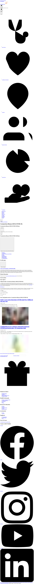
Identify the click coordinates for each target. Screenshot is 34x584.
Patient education (4, 256)
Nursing (3, 402)
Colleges (3, 406)
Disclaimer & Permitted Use (9, 582)
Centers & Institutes (4, 407)
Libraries (3, 408)
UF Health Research (4, 258)
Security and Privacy (25, 582)
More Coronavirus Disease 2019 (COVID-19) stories (7, 353)
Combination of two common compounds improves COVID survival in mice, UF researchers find (14, 327)
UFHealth (2, 1)
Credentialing (4, 401)
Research (3, 217)
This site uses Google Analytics (4, 583)
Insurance (3, 212)
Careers (3, 412)
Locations (3, 255)
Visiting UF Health (4, 396)
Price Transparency (30, 582)
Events (3, 213)
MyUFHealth (4, 211)
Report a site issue (2, 582)
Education (3, 216)
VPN (2, 418)
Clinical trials (3, 253)
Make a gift (3, 214)
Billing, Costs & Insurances (5, 395)
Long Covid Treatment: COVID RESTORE (7, 268)
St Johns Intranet (4, 417)
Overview (3, 252)
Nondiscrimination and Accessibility (17, 582)
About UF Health (4, 393)
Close (1, 11)
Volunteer (3, 215)
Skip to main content (3, 0)
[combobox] (4, 7)
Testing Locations (4, 257)
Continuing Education (5, 400)
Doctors (3, 254)
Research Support (4, 409)
